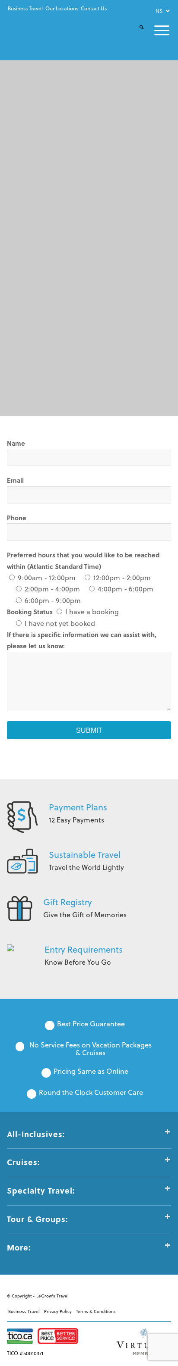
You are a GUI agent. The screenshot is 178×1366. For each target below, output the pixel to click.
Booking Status (30, 611)
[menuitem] (25, 8)
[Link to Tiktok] (164, 1294)
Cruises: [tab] (23, 1162)
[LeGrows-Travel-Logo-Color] (38, 31)
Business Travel (25, 8)
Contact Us (94, 8)
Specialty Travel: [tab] (41, 1190)
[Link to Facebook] (125, 1294)
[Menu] (156, 30)
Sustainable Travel (85, 854)
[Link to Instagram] (151, 1294)
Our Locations (61, 8)
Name (16, 443)
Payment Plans (78, 807)
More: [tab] (19, 1247)
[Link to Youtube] (138, 1294)
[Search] (136, 34)
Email (15, 480)
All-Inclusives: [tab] (36, 1134)
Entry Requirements (83, 949)
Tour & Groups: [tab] (37, 1219)
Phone (16, 517)
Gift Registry (67, 902)
